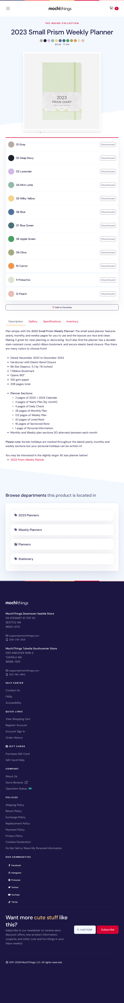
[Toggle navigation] (8, 8)
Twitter (16, 887)
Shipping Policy (15, 805)
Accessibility (13, 703)
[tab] (25, 132)
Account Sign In (15, 731)
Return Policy (14, 811)
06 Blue (21, 212)
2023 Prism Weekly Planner (27, 460)
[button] (62, 91)
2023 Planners (28, 515)
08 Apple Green (26, 239)
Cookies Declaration (18, 842)
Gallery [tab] (33, 321)
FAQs (9, 696)
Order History (14, 737)
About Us (11, 776)
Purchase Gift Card (17, 754)
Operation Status (17, 788)
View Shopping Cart (18, 719)
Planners (24, 544)
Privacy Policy (14, 836)
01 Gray (21, 144)
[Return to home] (60, 8)
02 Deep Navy (25, 158)
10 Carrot (22, 266)
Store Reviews (15, 782)
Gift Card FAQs (15, 760)
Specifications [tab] (52, 321)
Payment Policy (15, 830)
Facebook (17, 865)
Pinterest (17, 880)
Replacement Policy (18, 823)
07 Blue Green (25, 225)
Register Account (16, 725)
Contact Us (13, 690)
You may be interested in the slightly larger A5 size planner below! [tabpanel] (61, 395)
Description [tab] (15, 321)
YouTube (16, 894)
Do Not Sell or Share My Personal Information (34, 848)
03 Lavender (24, 171)
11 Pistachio (23, 280)
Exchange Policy (16, 817)
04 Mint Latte (24, 185)
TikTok (15, 902)
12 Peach (21, 294)
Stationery (25, 559)
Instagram (17, 872)
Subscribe (110, 929)
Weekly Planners (30, 530)
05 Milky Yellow (25, 198)
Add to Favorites (63, 307)
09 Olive (21, 252)
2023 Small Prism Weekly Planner (62, 32)
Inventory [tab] (72, 321)
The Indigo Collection (62, 23)
